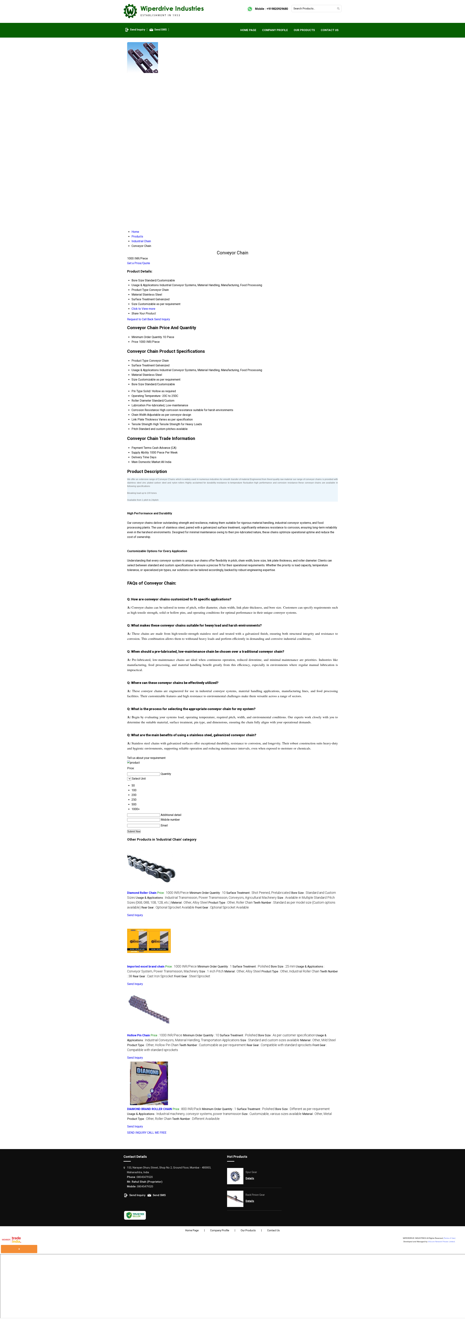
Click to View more (143, 308)
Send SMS (160, 29)
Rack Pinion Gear (255, 1194)
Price (135, 342)
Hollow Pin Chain (138, 1035)
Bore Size (138, 384)
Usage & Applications (145, 370)
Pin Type (137, 391)
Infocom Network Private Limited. (441, 1242)
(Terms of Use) (449, 1238)
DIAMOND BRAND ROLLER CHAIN (149, 1109)
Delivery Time (140, 457)
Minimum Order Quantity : (207, 893)
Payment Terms (141, 448)
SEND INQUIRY (136, 1132)
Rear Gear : (167, 907)
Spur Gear (251, 1172)
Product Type (140, 360)
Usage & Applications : (206, 897)
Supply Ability (140, 452)
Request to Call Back (140, 319)
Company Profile (275, 30)
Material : (189, 902)
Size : (211, 971)
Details (250, 1178)
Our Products (304, 30)
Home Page (248, 30)
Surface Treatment (143, 365)
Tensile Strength (142, 424)
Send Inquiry (137, 29)
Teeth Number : (212, 1045)
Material (137, 375)
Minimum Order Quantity (147, 337)
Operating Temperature (146, 396)
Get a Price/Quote (138, 263)
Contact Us (330, 30)
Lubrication (138, 405)
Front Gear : (222, 907)
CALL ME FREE (156, 1132)
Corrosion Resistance (145, 410)
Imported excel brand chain (145, 966)
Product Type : (230, 902)
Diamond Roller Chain (141, 893)
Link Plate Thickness (145, 419)
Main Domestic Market (146, 462)
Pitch (135, 429)
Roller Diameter (141, 400)
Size (134, 379)
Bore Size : (283, 966)
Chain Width (139, 414)
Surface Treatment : (258, 893)
